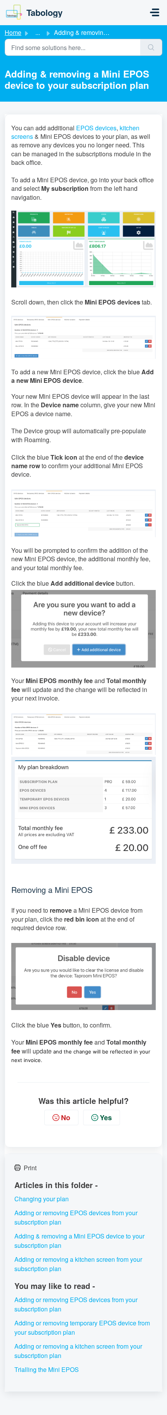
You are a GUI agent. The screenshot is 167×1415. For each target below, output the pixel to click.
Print (30, 1167)
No (65, 1117)
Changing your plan (41, 1198)
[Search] (151, 47)
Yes (106, 1117)
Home (13, 32)
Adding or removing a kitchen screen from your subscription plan (78, 1264)
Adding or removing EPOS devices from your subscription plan (75, 1217)
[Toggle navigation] (154, 12)
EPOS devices (96, 127)
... (37, 32)
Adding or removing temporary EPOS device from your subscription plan (82, 1327)
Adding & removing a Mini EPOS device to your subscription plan (79, 1241)
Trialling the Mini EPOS (46, 1369)
